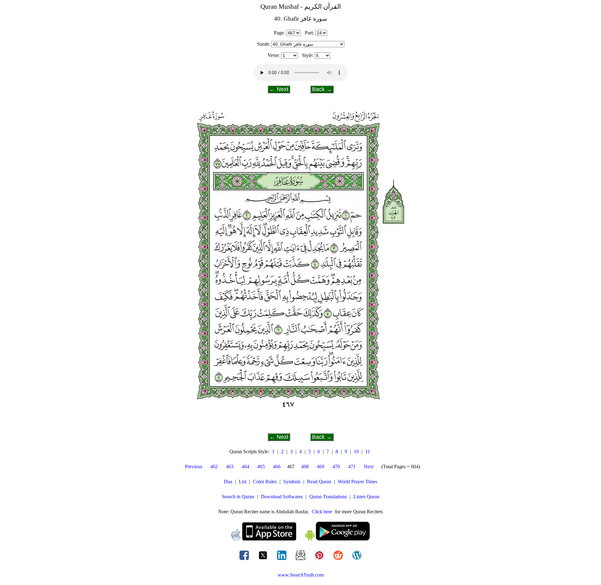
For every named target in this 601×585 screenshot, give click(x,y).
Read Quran (319, 481)
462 (214, 466)
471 (352, 466)
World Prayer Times (357, 481)
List (242, 481)
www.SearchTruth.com (301, 574)
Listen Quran (366, 496)
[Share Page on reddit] (338, 559)
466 (276, 466)
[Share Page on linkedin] (282, 559)
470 (336, 466)
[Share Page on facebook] (244, 559)
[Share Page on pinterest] (319, 559)
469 (320, 466)
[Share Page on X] (263, 559)
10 (356, 451)
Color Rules (265, 481)
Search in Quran (238, 496)
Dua (228, 481)
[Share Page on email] (301, 559)
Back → (322, 89)
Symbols (291, 481)
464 (245, 466)
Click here (322, 511)
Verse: (274, 55)
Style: (307, 55)
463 (230, 466)
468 (305, 466)
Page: (279, 32)
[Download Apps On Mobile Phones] (300, 538)
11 (367, 451)
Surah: (263, 44)
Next (368, 466)
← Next (279, 89)
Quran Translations (328, 496)
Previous (193, 466)
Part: (309, 32)
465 (261, 466)
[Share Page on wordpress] (357, 559)
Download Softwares (282, 496)
